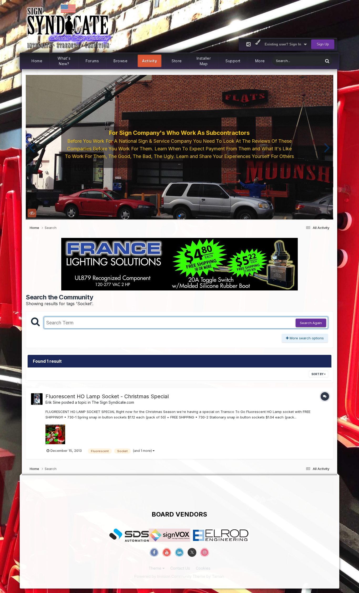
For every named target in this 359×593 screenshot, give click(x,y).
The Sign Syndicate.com (113, 402)
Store (177, 61)
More (260, 61)
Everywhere (307, 61)
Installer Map (204, 61)
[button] (31, 147)
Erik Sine (52, 402)
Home (37, 61)
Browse (120, 61)
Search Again (311, 323)
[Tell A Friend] (248, 44)
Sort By (317, 374)
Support (232, 61)
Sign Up (323, 44)
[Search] (327, 61)
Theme (155, 568)
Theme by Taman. (208, 576)
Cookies (203, 568)
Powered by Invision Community (163, 576)
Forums (92, 61)
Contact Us (180, 568)
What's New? (64, 61)
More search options (306, 338)
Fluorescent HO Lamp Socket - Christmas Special (107, 396)
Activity (149, 61)
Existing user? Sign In (284, 44)
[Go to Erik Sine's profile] (37, 399)
